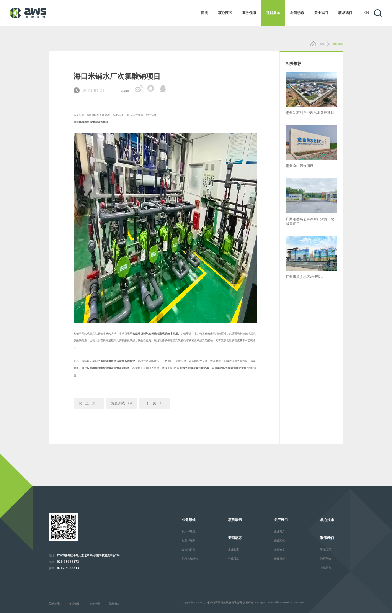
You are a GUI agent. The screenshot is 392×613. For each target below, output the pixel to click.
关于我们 (321, 13)
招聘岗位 (325, 558)
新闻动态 (297, 13)
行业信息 (233, 558)
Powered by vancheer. (291, 602)
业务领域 (249, 13)
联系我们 (345, 13)
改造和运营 (188, 549)
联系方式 (325, 549)
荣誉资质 (279, 549)
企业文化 (279, 540)
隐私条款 (114, 603)
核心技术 (225, 13)
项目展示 (273, 13)
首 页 (204, 13)
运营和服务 (188, 540)
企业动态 (233, 549)
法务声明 (94, 603)
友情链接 (74, 603)
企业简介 (279, 531)
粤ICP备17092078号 (266, 602)
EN (366, 13)
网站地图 (54, 603)
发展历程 (279, 559)
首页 (321, 44)
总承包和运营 (190, 559)
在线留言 (325, 567)
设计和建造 (188, 531)
